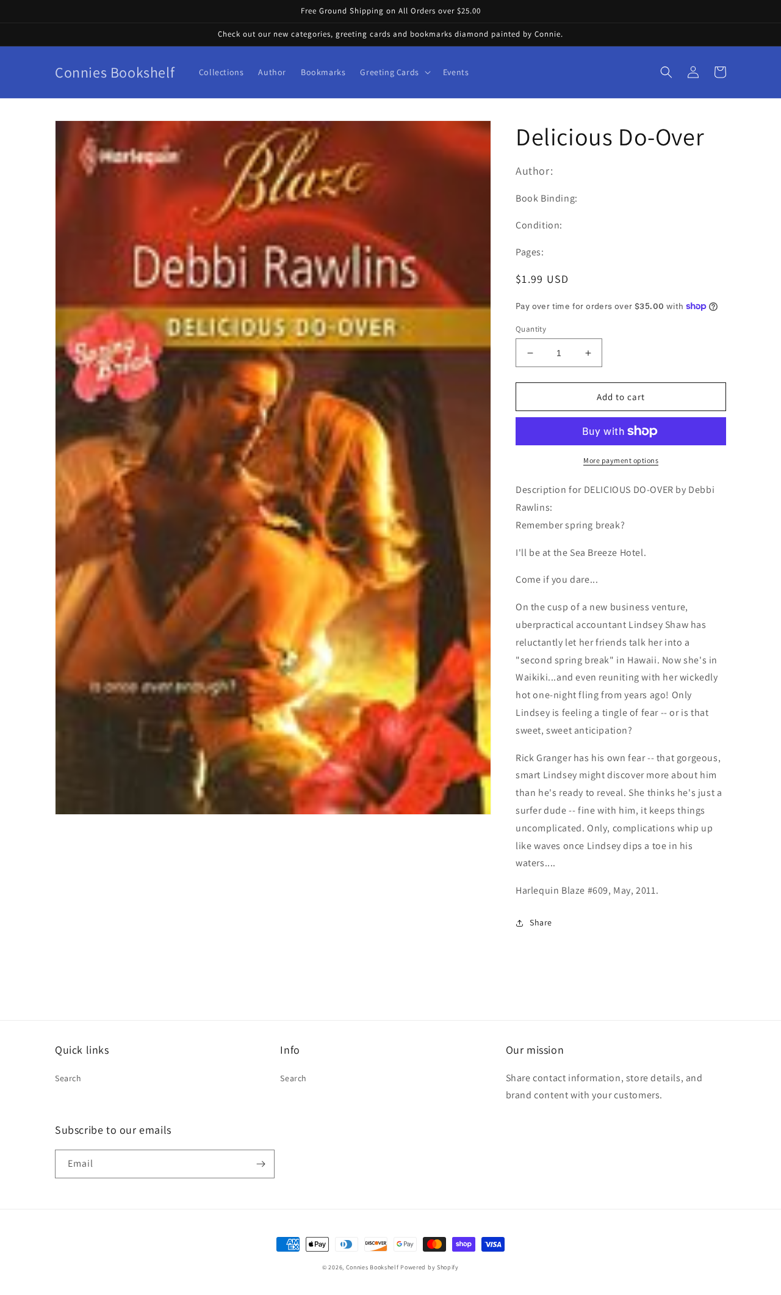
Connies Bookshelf (372, 1267)
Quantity (531, 329)
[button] (394, 72)
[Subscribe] (260, 1164)
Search (68, 1078)
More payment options (620, 460)
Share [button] (541, 922)
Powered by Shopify (429, 1267)
